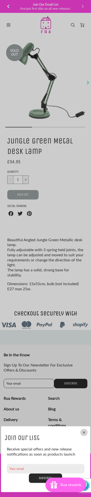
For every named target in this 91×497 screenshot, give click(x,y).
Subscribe (45, 478)
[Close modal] (83, 432)
